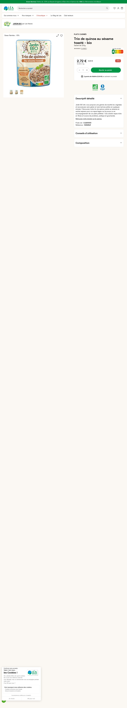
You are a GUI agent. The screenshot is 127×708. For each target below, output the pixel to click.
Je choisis (12, 698)
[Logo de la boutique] (9, 8)
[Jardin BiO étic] (7, 23)
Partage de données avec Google (13, 689)
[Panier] (122, 8)
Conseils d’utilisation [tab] (87, 133)
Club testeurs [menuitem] (68, 15)
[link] (114, 8)
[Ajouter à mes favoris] (61, 35)
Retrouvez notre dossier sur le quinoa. (89, 119)
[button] (16, 92)
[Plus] (86, 70)
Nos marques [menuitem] (26, 15)
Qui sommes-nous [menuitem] (10, 15)
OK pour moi (31, 698)
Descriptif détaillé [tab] (85, 98)
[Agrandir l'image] (57, 35)
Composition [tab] (82, 142)
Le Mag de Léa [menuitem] (56, 15)
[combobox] (63, 8)
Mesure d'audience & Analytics (13, 691)
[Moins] (79, 70)
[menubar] (63, 15)
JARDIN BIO (17, 24)
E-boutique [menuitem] (41, 15)
